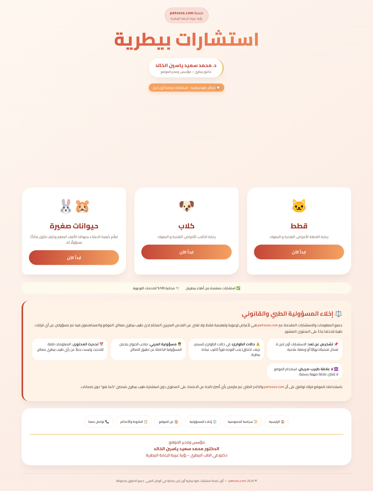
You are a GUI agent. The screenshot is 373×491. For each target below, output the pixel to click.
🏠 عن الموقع (168, 421)
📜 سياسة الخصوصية (243, 421)
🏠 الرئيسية (277, 421)
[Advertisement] (186, 139)
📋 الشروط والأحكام (134, 421)
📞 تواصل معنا (98, 421)
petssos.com (181, 12)
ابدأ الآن (299, 252)
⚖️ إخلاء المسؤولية (203, 421)
